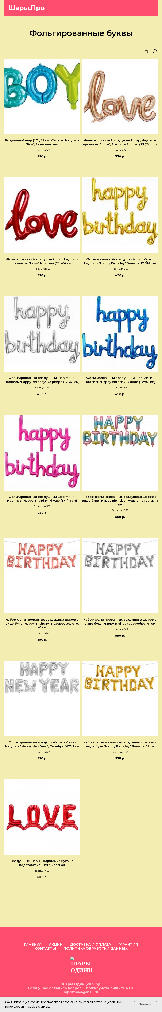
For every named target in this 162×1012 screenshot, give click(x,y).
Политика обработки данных (95, 949)
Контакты (45, 949)
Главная (33, 945)
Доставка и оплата (90, 945)
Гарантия (128, 945)
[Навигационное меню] (153, 8)
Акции (56, 945)
